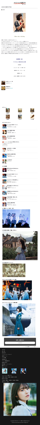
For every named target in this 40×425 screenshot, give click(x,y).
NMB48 (12, 377)
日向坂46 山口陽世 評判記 (11, 154)
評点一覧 (20, 119)
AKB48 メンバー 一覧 (9, 81)
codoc (34, 346)
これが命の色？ (9, 159)
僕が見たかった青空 (5, 381)
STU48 (6, 378)
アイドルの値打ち (27, 346)
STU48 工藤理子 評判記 (11, 130)
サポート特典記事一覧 (5, 360)
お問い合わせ (5, 362)
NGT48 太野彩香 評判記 (11, 136)
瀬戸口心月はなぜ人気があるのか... (13, 168)
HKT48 (15, 377)
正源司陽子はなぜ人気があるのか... (13, 191)
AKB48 (3, 9)
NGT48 (3, 378)
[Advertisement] (20, 99)
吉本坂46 (14, 380)
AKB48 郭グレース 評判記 (11, 148)
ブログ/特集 (32, 119)
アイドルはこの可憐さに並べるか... (13, 141)
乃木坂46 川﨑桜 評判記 (11, 202)
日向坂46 (10, 380)
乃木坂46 (3, 380)
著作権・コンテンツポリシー (7, 364)
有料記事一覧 (8, 86)
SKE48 (6, 377)
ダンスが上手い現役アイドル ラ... (12, 124)
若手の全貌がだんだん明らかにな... (13, 185)
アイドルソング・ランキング (6, 354)
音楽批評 (8, 119)
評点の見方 (4, 352)
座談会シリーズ (4, 356)
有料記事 (11, 88)
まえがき (3, 349)
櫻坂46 (17, 380)
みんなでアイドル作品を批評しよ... (13, 179)
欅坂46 (7, 380)
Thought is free (26, 422)
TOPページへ (5, 365)
